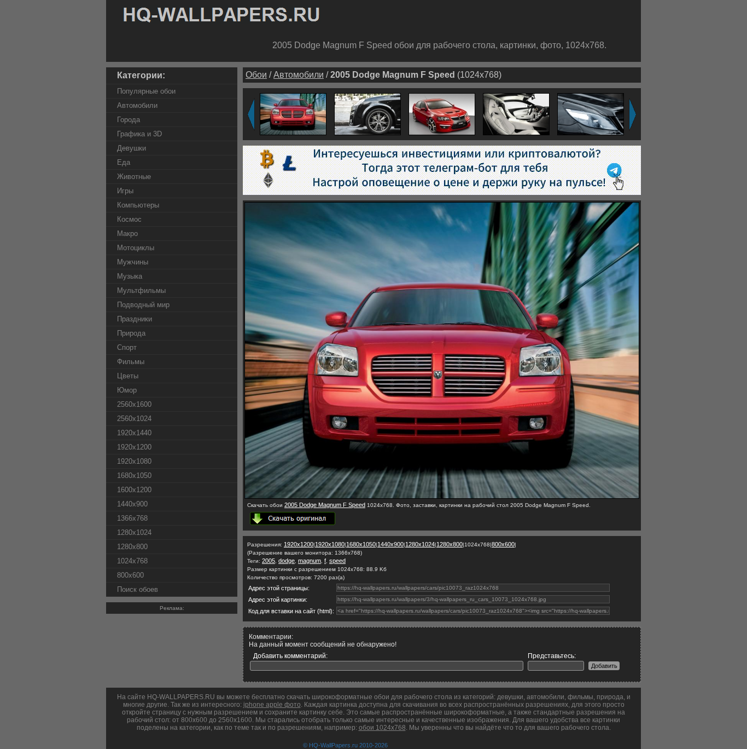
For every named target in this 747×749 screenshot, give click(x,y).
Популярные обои (146, 91)
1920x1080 (134, 461)
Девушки (131, 148)
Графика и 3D (139, 134)
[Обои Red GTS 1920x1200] (442, 113)
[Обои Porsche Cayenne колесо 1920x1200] (367, 113)
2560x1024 (134, 418)
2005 (268, 560)
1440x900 (132, 504)
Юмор (127, 390)
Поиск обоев (137, 589)
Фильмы (130, 362)
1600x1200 (134, 490)
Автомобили (137, 105)
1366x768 (132, 518)
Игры (125, 191)
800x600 (130, 575)
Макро (127, 233)
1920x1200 (134, 447)
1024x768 (132, 561)
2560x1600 (134, 404)
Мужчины (132, 262)
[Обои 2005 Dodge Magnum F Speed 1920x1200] (293, 113)
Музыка (129, 276)
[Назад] (251, 114)
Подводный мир (143, 305)
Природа (131, 333)
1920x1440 (134, 433)
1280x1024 (134, 532)
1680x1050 (134, 475)
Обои (256, 74)
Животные (134, 176)
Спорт (127, 347)
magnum (309, 560)
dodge (286, 560)
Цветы (127, 376)
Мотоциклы (135, 248)
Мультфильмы (141, 290)
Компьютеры (138, 205)
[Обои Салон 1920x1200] (516, 113)
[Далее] (633, 114)
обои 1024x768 (382, 727)
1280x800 (132, 547)
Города (128, 120)
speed (337, 560)
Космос (129, 219)
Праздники (134, 319)
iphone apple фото (272, 704)
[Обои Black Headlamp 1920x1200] (590, 113)
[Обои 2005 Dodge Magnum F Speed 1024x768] (441, 496)
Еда (123, 162)
